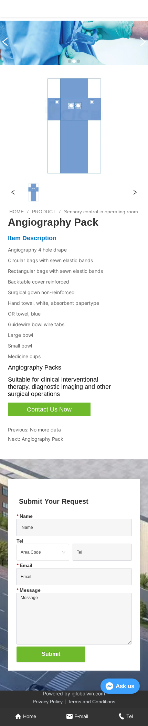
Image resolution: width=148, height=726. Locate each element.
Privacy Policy (48, 701)
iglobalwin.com (88, 693)
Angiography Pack (42, 439)
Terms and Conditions (91, 701)
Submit (51, 654)
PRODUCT (44, 211)
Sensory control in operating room (101, 211)
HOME (16, 211)
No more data (45, 430)
